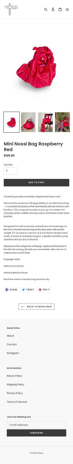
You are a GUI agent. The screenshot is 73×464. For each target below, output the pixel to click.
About (10, 335)
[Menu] (67, 9)
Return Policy (14, 376)
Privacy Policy (15, 393)
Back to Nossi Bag (39, 306)
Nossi (40, 453)
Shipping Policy (15, 384)
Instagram (13, 353)
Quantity (8, 164)
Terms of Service (17, 402)
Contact (12, 344)
